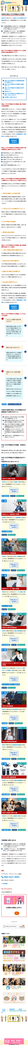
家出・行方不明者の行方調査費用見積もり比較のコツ (14, 81)
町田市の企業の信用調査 (8, 627)
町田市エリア (8, 91)
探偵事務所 (12, 1009)
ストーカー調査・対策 (19, 592)
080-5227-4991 (12, 876)
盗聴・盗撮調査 (18, 780)
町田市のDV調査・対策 (8, 478)
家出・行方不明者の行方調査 (15, 404)
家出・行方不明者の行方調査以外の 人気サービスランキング (14, 94)
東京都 (20, 1009)
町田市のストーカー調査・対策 (10, 588)
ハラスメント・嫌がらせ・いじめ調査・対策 (11, 684)
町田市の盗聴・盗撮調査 (8, 777)
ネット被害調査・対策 (18, 517)
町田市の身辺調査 (7, 706)
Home (3, 1009)
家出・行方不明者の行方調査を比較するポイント (14, 88)
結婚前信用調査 (17, 745)
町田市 (3, 18)
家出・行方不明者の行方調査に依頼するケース (14, 85)
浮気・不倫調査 (18, 556)
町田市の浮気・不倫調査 (8, 553)
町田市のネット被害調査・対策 (10, 514)
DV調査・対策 (16, 482)
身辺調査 (15, 709)
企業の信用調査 (18, 631)
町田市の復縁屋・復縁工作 (9, 813)
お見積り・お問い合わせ (11, 97)
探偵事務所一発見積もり (14, 141)
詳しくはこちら (21, 496)
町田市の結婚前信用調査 (8, 741)
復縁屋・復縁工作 (17, 816)
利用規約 (5, 883)
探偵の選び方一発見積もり (14, 490)
